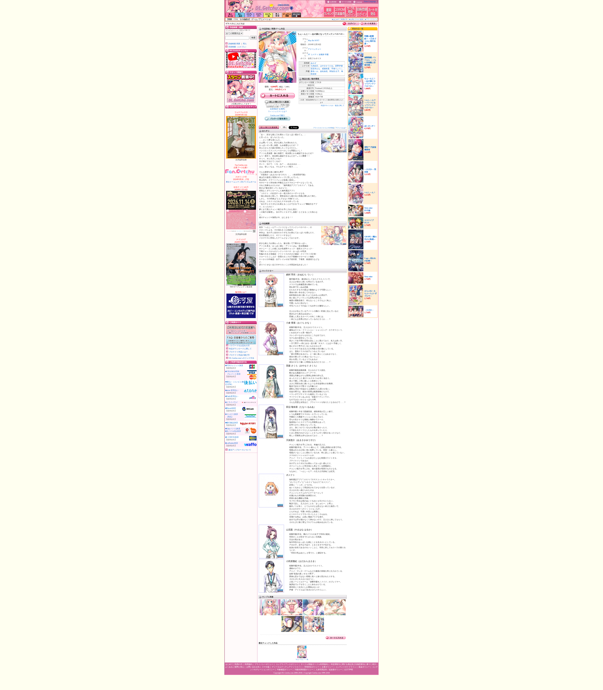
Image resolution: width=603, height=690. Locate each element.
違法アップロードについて (239, 450)
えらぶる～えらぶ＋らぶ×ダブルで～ (370, 293)
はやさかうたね (326, 66)
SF (309, 54)
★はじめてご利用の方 (339, 19)
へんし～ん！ (370, 192)
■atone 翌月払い (231, 390)
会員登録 (333, 2)
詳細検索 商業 (234, 44)
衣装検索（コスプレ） (237, 47)
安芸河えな (315, 69)
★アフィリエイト (371, 19)
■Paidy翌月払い (231, 396)
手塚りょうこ (337, 69)
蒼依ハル (314, 71)
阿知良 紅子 (334, 71)
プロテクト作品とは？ (238, 352)
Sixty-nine (368, 276)
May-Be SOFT (313, 40)
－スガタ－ (369, 310)
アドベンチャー (314, 49)
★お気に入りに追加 (356, 19)
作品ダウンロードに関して (240, 349)
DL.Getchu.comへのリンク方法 (241, 358)
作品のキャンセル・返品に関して (332, 105)
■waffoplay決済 (231, 443)
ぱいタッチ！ (370, 126)
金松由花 (324, 71)
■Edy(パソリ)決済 (232, 429)
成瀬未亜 (325, 69)
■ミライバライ (231, 402)
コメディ (314, 54)
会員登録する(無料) (277, 109)
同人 (245, 44)
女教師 (321, 54)
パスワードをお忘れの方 (239, 345)
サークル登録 (346, 2)
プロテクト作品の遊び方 (239, 355)
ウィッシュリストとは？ (277, 111)
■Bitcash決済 (230, 408)
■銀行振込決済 (231, 423)
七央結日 (314, 66)
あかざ (313, 63)
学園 (327, 54)
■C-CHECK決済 (232, 437)
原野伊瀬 (339, 66)
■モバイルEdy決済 (233, 431)
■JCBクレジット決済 (234, 365)
